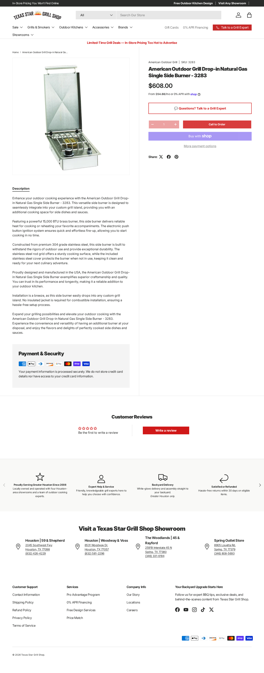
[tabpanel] (71, 265)
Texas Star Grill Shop (32, 654)
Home (15, 52)
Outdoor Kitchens (71, 27)
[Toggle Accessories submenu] (112, 27)
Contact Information (26, 595)
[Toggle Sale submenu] (21, 27)
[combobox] (148, 15)
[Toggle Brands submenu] (131, 27)
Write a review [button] (166, 430)
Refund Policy (21, 610)
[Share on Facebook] (169, 157)
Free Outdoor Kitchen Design (193, 3)
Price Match (75, 618)
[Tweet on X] (161, 157)
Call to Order (217, 124)
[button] (249, 15)
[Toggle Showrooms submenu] (32, 34)
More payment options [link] (200, 146)
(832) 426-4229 (35, 553)
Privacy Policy (22, 618)
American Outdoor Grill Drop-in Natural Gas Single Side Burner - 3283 (45, 52)
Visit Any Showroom (232, 3)
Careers (132, 610)
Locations (133, 602)
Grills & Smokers (38, 27)
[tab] (21, 188)
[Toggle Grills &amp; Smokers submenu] (53, 27)
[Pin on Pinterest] (176, 157)
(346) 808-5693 (224, 553)
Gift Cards (171, 27)
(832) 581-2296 (94, 553)
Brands (123, 27)
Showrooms (20, 35)
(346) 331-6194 (154, 556)
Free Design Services (81, 610)
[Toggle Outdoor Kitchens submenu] (86, 27)
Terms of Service (24, 625)
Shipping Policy (23, 602)
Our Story (133, 595)
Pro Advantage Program (83, 595)
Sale (15, 27)
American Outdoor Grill (162, 62)
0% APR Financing (195, 27)
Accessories (100, 27)
